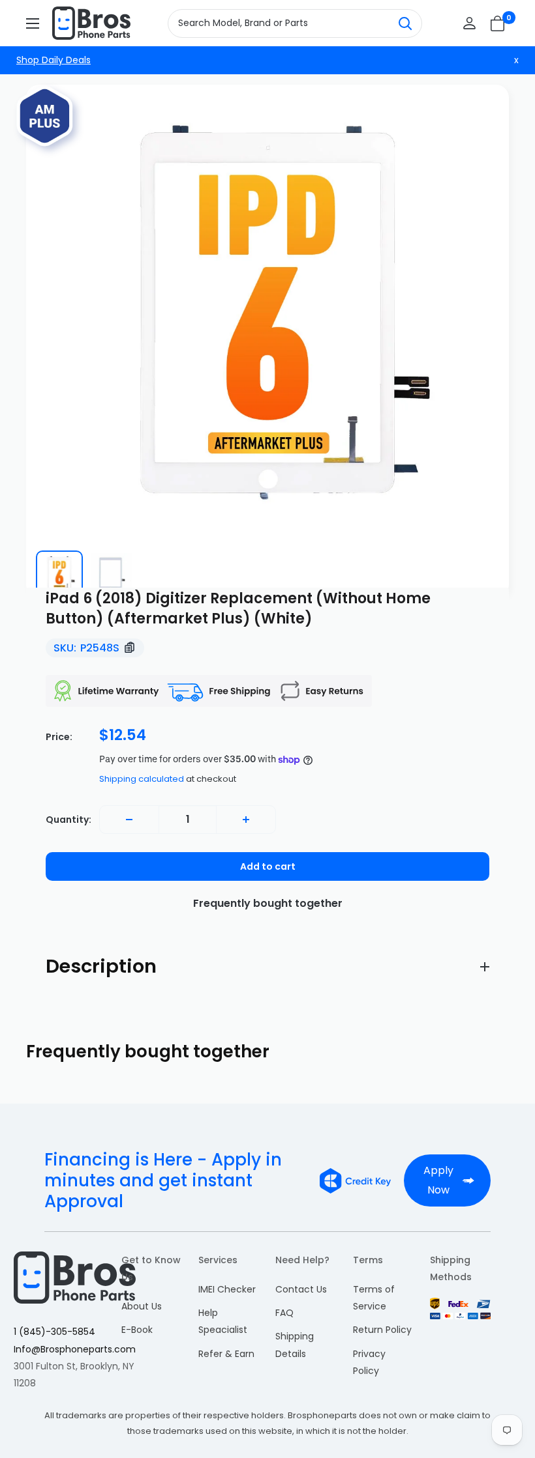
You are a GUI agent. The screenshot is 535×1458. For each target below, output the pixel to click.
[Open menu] (32, 23)
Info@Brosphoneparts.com (75, 1349)
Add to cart (268, 866)
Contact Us (301, 1289)
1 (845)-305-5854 (54, 1331)
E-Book (137, 1329)
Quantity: (68, 819)
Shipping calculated (141, 779)
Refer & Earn (226, 1353)
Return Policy (382, 1329)
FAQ (284, 1312)
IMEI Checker (227, 1289)
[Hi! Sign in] (469, 23)
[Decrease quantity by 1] (129, 819)
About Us (141, 1306)
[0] (498, 23)
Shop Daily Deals (53, 59)
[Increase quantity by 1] (246, 819)
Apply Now (438, 1180)
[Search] (405, 23)
